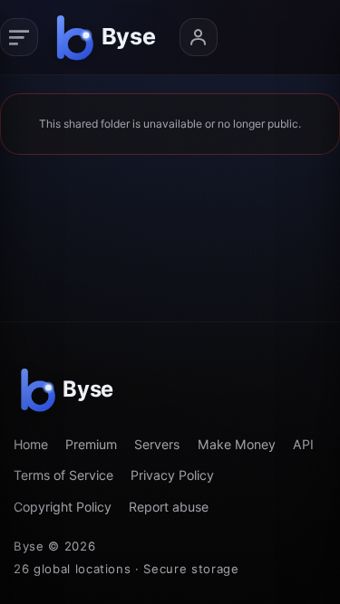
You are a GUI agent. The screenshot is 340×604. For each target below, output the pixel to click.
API (303, 444)
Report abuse (169, 506)
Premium (91, 444)
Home (31, 444)
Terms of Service (63, 475)
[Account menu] (199, 37)
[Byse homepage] (109, 37)
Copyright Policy (63, 506)
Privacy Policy (172, 475)
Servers (157, 444)
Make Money (237, 444)
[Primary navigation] (19, 37)
